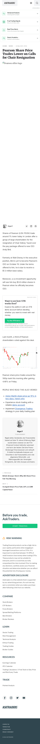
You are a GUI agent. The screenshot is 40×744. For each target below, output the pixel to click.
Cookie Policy (7, 729)
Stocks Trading (8, 632)
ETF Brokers (7, 605)
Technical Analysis (9, 639)
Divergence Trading (24, 408)
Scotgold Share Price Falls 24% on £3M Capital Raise (18, 486)
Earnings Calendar (9, 663)
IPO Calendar (8, 666)
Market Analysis (9, 685)
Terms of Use (6, 726)
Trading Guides (8, 646)
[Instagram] (11, 698)
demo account (18, 405)
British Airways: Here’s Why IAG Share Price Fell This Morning (19, 476)
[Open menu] (31, 3)
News (11, 46)
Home (5, 46)
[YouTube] (24, 698)
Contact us (6, 724)
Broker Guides (8, 649)
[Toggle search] (37, 3)
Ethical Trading (8, 643)
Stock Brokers (8, 602)
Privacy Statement (8, 732)
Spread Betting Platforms (12, 612)
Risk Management (9, 636)
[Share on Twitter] (26, 226)
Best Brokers (7, 616)
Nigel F (10, 226)
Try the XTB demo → (14, 321)
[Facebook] (5, 698)
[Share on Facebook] (35, 226)
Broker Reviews (8, 619)
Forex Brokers (8, 609)
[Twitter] (17, 698)
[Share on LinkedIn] (31, 226)
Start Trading (20, 526)
